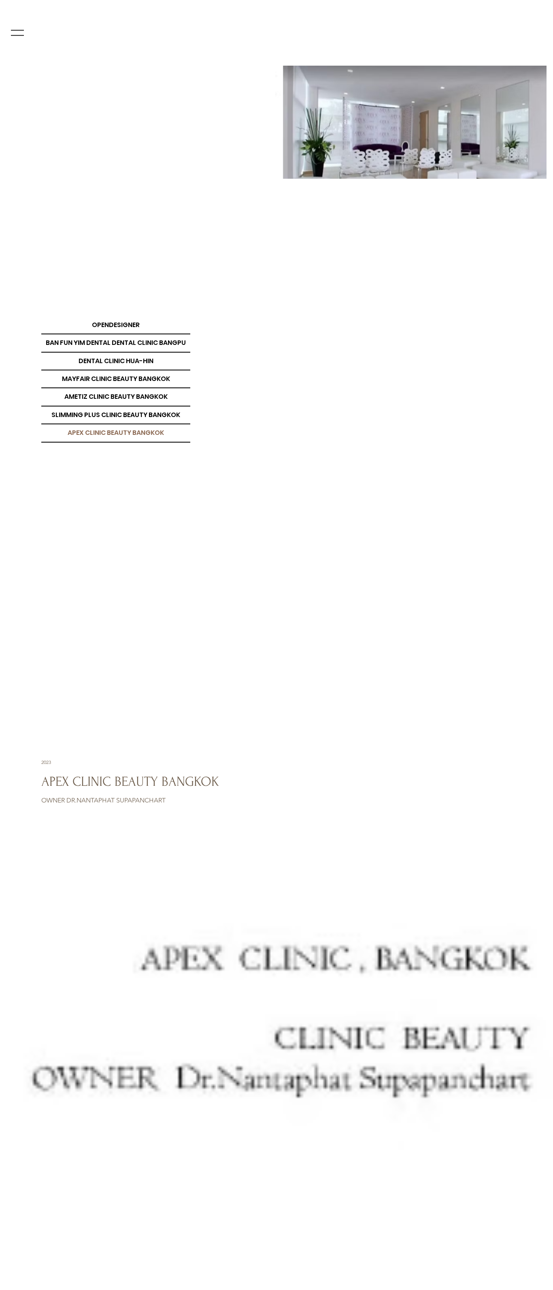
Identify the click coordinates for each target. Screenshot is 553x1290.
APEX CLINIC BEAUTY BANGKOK (116, 432)
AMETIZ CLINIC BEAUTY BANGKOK (116, 396)
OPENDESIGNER (116, 324)
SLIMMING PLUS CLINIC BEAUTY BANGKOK (115, 414)
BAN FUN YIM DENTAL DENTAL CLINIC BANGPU (116, 342)
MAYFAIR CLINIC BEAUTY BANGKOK (116, 378)
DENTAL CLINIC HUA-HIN (116, 361)
